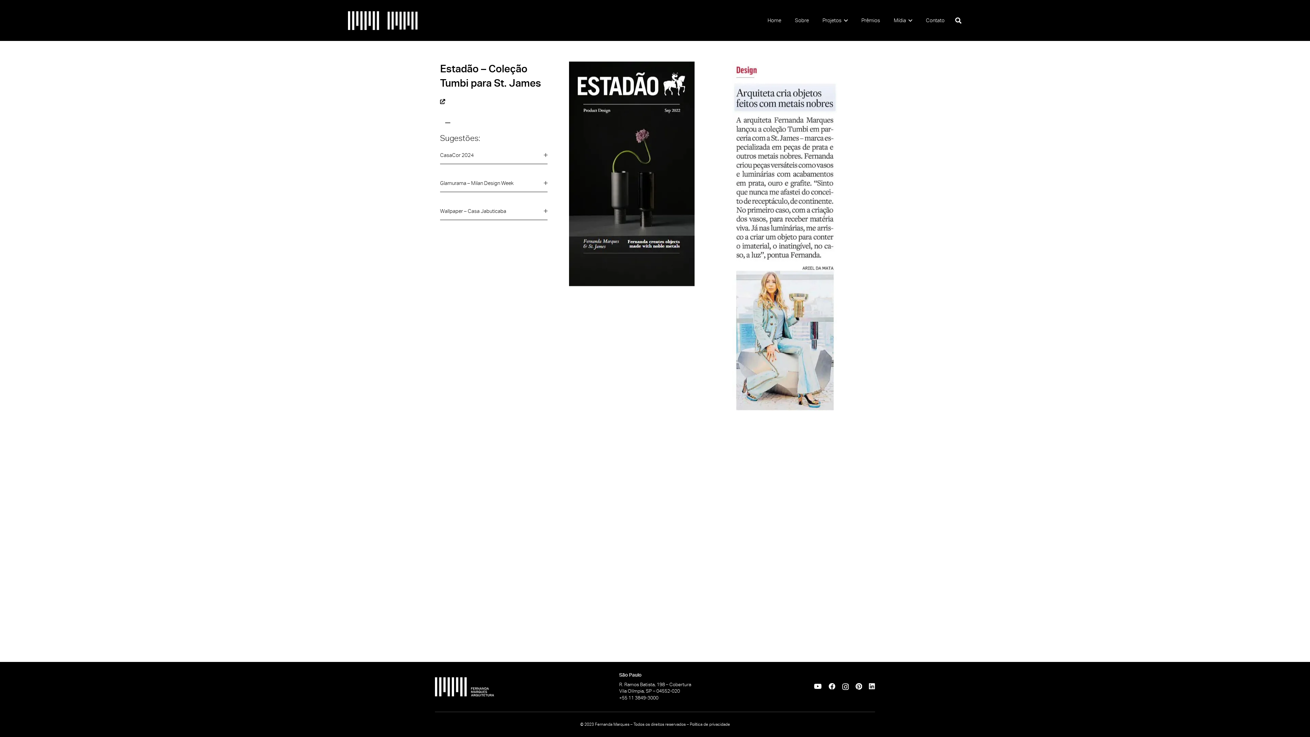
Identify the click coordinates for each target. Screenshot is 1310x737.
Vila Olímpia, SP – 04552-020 (649, 691)
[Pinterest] (859, 686)
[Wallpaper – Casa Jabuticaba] (494, 213)
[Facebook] (832, 686)
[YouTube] (818, 686)
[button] (845, 20)
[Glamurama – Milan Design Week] (494, 185)
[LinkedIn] (872, 686)
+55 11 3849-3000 (638, 697)
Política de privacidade (710, 724)
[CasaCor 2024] (494, 157)
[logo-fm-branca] (505, 686)
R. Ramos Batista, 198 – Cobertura (655, 684)
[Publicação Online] (442, 101)
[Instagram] (845, 687)
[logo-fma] (364, 20)
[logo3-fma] (402, 20)
